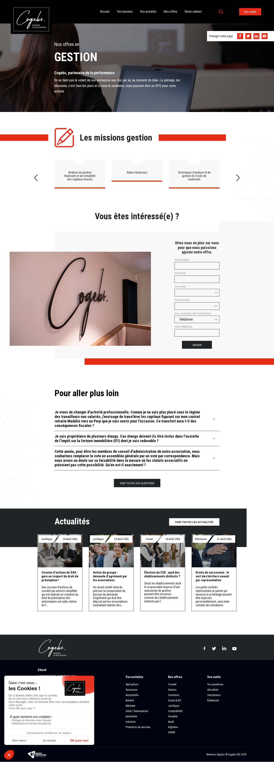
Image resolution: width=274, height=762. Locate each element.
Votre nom (180, 273)
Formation (173, 695)
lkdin (224, 648)
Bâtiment (130, 705)
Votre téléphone (183, 326)
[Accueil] (31, 2)
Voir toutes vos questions (137, 483)
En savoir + (59, 572)
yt (234, 648)
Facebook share (240, 36)
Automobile (132, 695)
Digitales (173, 727)
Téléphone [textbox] (186, 319)
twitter (214, 648)
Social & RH (174, 700)
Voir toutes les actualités (194, 522)
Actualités (212, 689)
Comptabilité (175, 711)
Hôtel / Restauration (137, 711)
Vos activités (148, 11)
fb (204, 648)
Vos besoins (125, 11)
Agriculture (132, 684)
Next (238, 177)
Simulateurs (213, 695)
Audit (171, 721)
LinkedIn (256, 36)
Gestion (172, 689)
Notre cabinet (193, 11)
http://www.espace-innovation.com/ (37, 754)
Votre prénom (181, 260)
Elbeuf (42, 670)
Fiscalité (172, 716)
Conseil (172, 684)
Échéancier (213, 700)
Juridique (173, 705)
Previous (36, 177)
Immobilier (131, 716)
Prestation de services (138, 727)
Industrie (131, 721)
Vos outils (250, 12)
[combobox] (196, 292)
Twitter (248, 36)
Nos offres (170, 11)
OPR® (171, 732)
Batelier (130, 700)
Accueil (104, 11)
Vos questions (215, 684)
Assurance (131, 689)
